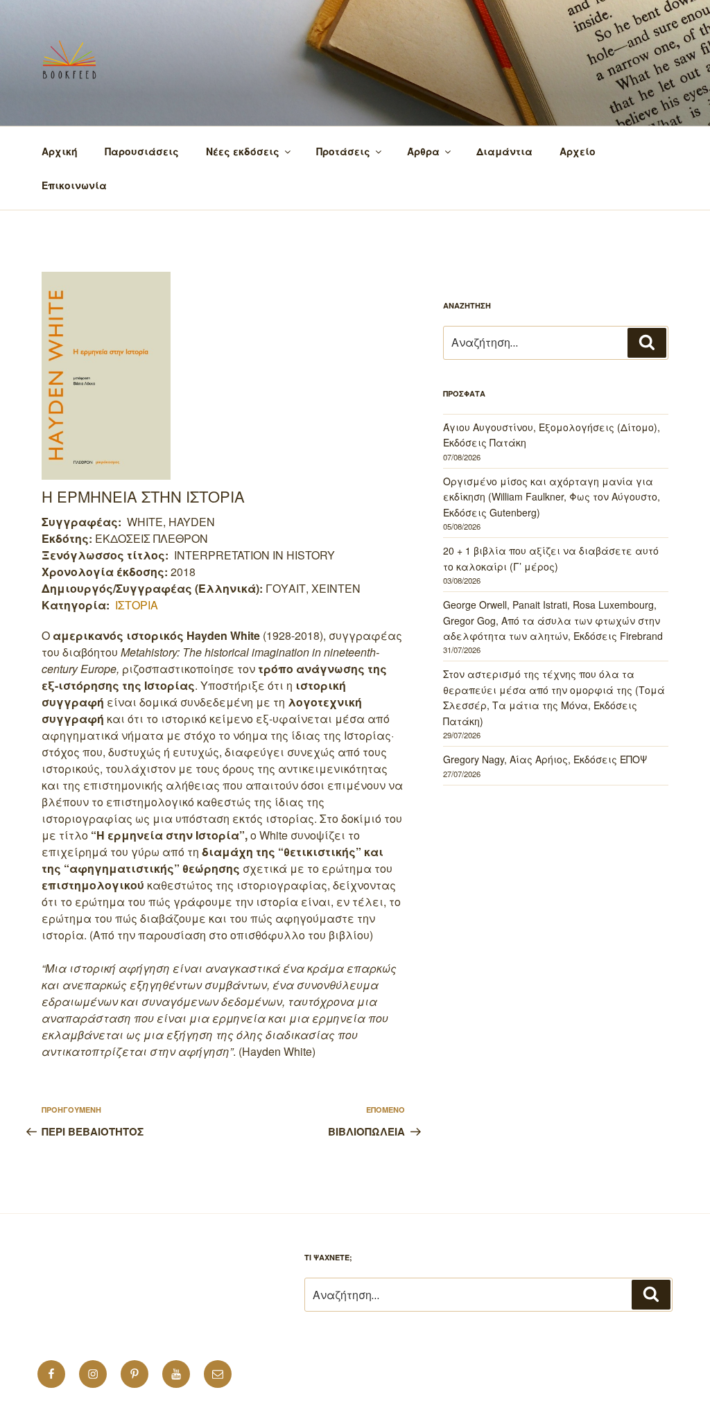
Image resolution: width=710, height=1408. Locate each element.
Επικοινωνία (74, 185)
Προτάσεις (343, 151)
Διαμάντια (504, 151)
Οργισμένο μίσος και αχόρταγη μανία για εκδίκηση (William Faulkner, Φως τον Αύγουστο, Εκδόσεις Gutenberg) (551, 496)
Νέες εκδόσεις (242, 151)
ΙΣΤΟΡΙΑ (136, 605)
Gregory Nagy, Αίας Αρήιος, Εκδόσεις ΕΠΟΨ (545, 759)
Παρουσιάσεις (142, 151)
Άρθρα (423, 151)
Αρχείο (578, 151)
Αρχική (60, 151)
